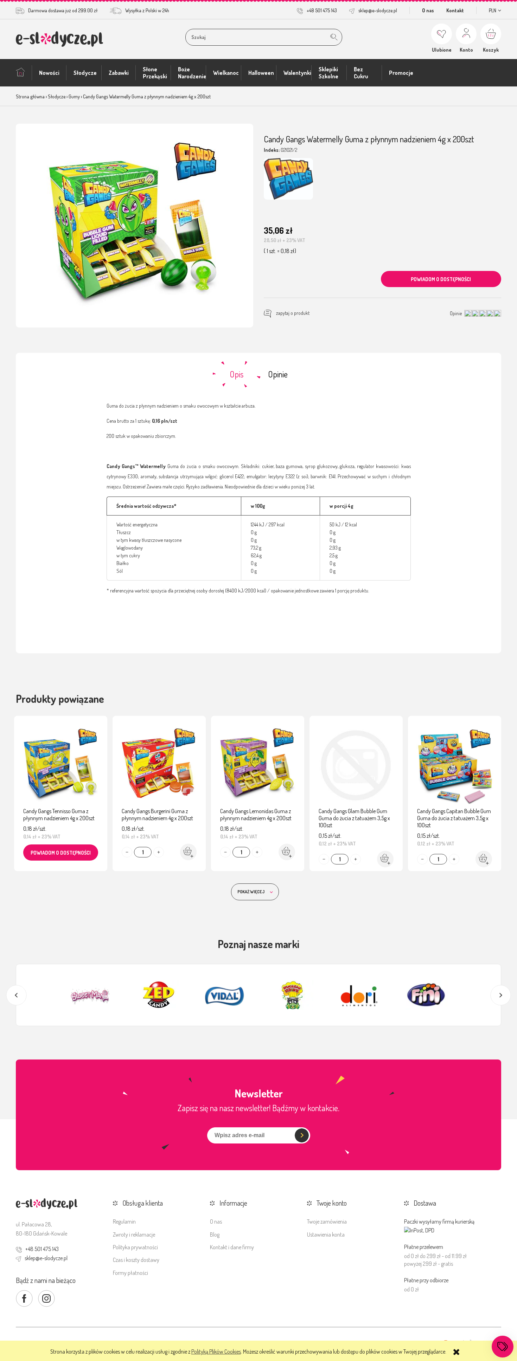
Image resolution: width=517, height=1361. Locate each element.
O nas (428, 10)
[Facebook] (24, 1298)
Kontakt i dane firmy (232, 1247)
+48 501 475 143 (322, 10)
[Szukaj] (334, 37)
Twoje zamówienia (327, 1221)
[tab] (236, 374)
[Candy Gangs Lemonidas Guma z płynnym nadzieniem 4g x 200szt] (257, 764)
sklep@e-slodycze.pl (377, 10)
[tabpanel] (259, 498)
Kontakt (455, 10)
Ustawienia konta (326, 1234)
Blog (214, 1234)
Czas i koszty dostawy (136, 1259)
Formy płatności (130, 1272)
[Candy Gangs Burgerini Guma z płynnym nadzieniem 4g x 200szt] (159, 764)
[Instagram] (46, 1298)
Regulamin (124, 1221)
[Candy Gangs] (288, 179)
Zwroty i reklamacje (134, 1234)
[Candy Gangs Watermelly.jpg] (135, 225)
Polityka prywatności (135, 1247)
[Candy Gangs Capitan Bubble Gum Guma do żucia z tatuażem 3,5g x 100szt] (454, 764)
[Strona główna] (59, 39)
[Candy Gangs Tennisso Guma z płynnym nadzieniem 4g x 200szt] (60, 764)
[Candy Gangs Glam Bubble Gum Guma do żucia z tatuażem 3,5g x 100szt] (356, 764)
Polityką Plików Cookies (216, 1351)
